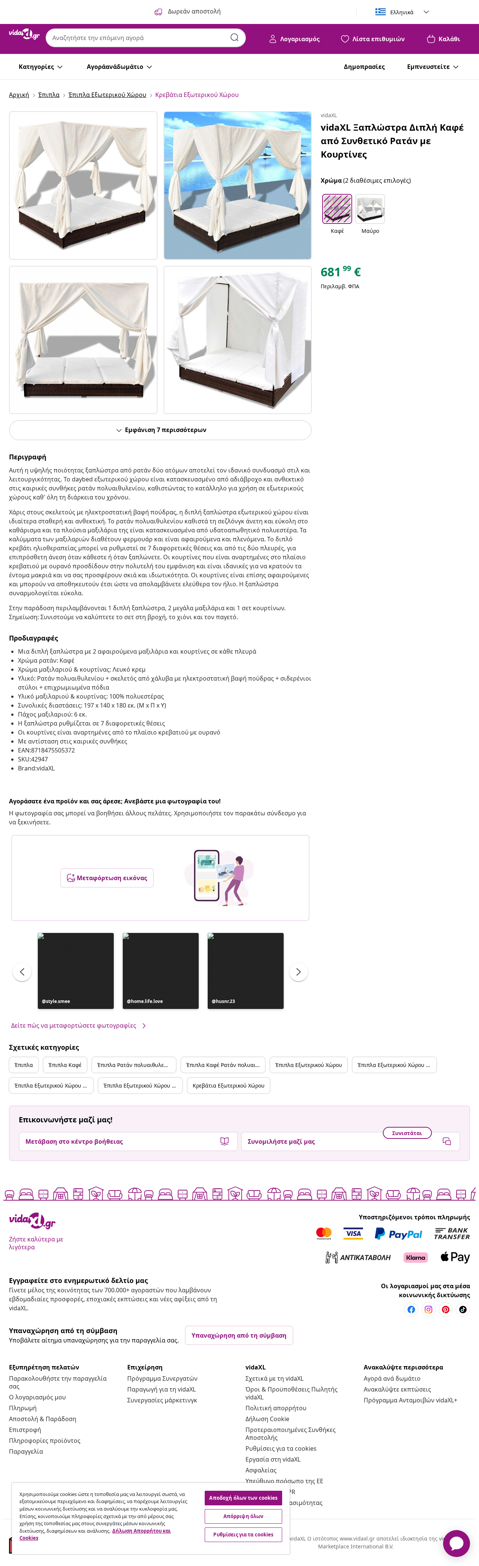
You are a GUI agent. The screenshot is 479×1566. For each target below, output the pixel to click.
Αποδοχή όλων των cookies (243, 1497)
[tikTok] (463, 1309)
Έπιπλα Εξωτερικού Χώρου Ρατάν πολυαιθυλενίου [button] (54, 1085)
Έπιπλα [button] (24, 1064)
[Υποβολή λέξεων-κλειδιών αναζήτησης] (235, 37)
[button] (76, 971)
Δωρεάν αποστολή (194, 11)
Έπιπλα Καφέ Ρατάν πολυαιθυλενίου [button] (225, 1064)
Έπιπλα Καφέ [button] (65, 1064)
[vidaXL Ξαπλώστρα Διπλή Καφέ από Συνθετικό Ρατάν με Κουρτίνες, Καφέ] (83, 185)
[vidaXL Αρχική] (24, 34)
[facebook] (411, 1309)
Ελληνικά (402, 12)
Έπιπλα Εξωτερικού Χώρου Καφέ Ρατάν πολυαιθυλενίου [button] (143, 1085)
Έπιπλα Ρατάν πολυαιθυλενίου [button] (136, 1064)
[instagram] (428, 1309)
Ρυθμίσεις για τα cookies (281, 1448)
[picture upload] (219, 878)
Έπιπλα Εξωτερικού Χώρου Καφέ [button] (397, 1064)
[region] (151, 1518)
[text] (341, 273)
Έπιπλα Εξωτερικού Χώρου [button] (308, 1064)
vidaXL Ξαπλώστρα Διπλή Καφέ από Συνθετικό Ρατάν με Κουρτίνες (392, 140)
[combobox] (146, 37)
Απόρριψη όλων (243, 1516)
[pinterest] (445, 1309)
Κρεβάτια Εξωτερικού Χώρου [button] (229, 1085)
